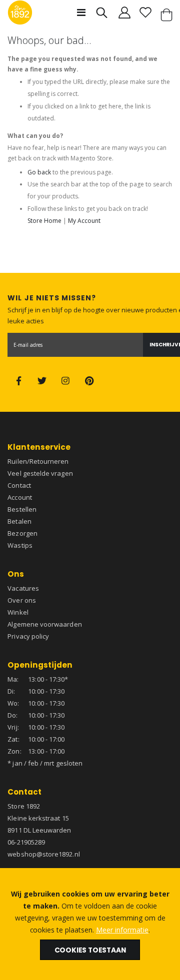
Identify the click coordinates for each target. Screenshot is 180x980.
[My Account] (124, 12)
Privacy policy (28, 636)
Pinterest (90, 381)
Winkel (18, 612)
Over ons (22, 600)
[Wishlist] (145, 12)
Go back (39, 172)
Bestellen (22, 509)
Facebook (18, 381)
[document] (90, 924)
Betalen (19, 521)
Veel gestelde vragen (40, 473)
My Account (84, 220)
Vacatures (23, 588)
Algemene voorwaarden (45, 624)
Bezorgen (23, 533)
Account (20, 497)
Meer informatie (122, 930)
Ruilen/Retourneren (38, 461)
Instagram (66, 381)
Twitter (42, 381)
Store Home (45, 220)
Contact (19, 485)
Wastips (20, 545)
